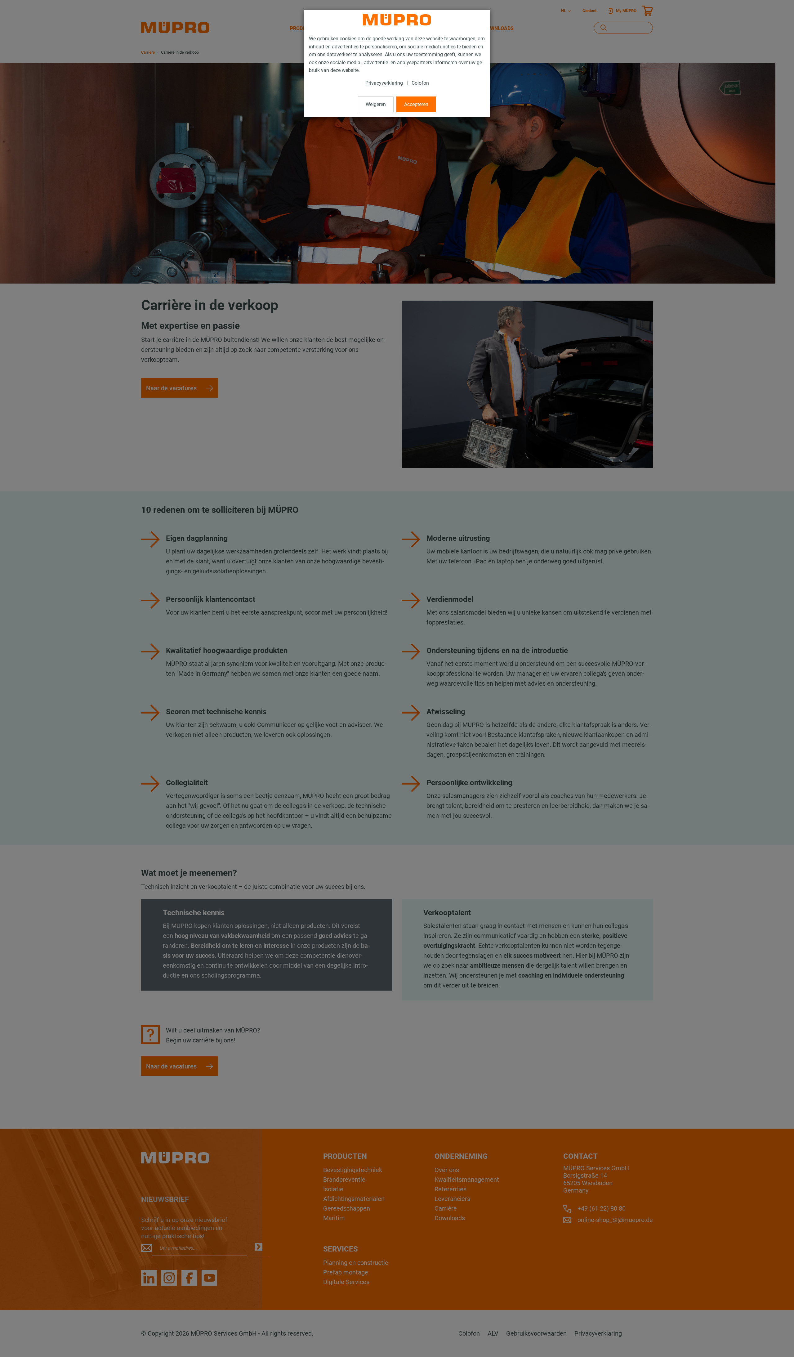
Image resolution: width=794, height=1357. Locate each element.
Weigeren (376, 104)
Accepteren (416, 104)
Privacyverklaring (384, 83)
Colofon (420, 83)
